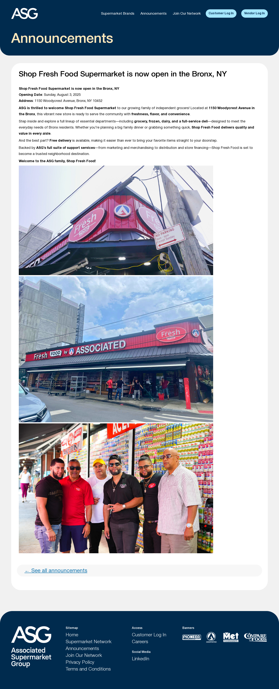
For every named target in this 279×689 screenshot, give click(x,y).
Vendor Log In (254, 13)
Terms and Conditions (88, 669)
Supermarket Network (88, 642)
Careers (140, 642)
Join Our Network (187, 13)
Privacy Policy (80, 662)
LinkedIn (140, 659)
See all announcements (55, 570)
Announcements (153, 13)
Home (72, 635)
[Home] (31, 647)
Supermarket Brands (117, 13)
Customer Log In (221, 13)
